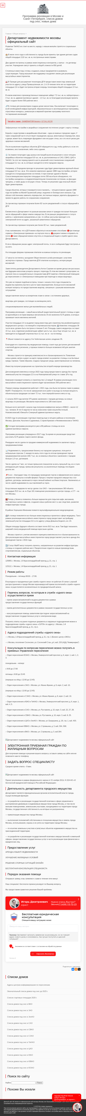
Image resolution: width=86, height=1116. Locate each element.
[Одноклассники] (76, 969)
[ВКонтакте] (73, 969)
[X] (79, 969)
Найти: (8, 1083)
